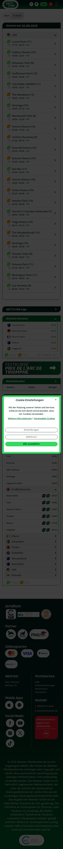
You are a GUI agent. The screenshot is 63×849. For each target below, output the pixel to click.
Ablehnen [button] (31, 436)
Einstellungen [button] (31, 429)
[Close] (56, 400)
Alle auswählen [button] (31, 443)
